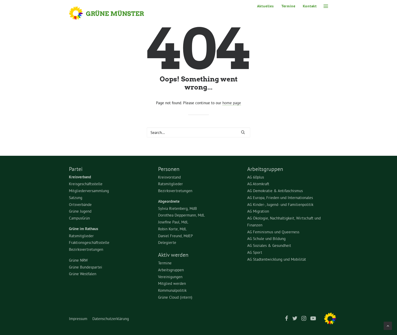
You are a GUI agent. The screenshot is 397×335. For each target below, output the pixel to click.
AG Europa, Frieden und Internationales (280, 197)
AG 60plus (255, 177)
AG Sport (254, 252)
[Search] (198, 132)
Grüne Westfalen (82, 273)
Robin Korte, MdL (172, 228)
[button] (325, 6)
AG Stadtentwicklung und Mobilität (276, 259)
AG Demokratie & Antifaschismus (275, 190)
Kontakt (310, 6)
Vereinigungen (170, 276)
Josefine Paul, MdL (173, 221)
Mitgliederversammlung (89, 190)
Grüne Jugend (80, 211)
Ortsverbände (80, 204)
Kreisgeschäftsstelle (85, 183)
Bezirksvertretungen (86, 249)
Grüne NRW (78, 260)
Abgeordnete (169, 201)
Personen (168, 168)
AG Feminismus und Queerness (273, 231)
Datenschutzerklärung (110, 318)
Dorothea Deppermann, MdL (181, 215)
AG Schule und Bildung (266, 238)
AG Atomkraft (258, 183)
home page (231, 102)
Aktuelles (265, 6)
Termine (288, 6)
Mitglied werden (172, 283)
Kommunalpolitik (172, 290)
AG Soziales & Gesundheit (269, 245)
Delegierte (167, 242)
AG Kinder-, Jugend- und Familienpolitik (280, 204)
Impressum (78, 318)
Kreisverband (80, 176)
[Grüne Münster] (112, 13)
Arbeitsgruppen (171, 269)
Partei (75, 168)
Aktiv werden (173, 254)
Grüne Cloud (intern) (175, 297)
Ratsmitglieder (81, 235)
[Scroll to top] (388, 324)
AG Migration (258, 211)
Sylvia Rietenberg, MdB (177, 208)
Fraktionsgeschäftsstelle (89, 242)
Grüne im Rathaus (83, 228)
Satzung (75, 197)
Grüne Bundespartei (85, 267)
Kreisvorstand (169, 177)
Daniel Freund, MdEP (175, 235)
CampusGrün (79, 218)
